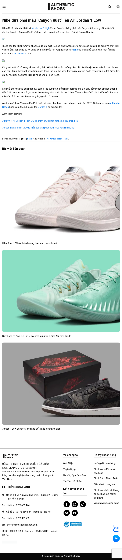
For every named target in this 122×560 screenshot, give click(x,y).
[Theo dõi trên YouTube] (75, 513)
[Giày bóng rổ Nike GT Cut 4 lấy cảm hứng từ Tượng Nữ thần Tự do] (61, 291)
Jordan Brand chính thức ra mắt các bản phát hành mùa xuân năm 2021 (39, 127)
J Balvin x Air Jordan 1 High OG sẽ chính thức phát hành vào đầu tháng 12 (40, 120)
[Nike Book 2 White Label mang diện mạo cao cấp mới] (61, 198)
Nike (75, 49)
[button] (4, 6)
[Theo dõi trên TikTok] (83, 504)
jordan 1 (60, 139)
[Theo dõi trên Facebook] (67, 504)
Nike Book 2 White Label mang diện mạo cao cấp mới (29, 243)
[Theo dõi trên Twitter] (67, 513)
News (29, 139)
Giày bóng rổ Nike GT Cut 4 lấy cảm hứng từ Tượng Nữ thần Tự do (36, 336)
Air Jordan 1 (20, 53)
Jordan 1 (42, 107)
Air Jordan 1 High (41, 28)
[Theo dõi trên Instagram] (75, 504)
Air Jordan (51, 139)
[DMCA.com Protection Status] (9, 541)
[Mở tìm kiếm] (109, 6)
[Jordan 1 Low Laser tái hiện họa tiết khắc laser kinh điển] (61, 384)
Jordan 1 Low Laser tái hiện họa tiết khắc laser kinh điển (31, 428)
